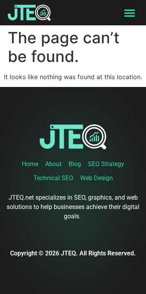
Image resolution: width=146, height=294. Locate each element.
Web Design (96, 178)
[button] (129, 12)
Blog (75, 164)
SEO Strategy (106, 164)
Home (30, 164)
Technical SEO (53, 178)
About (53, 164)
